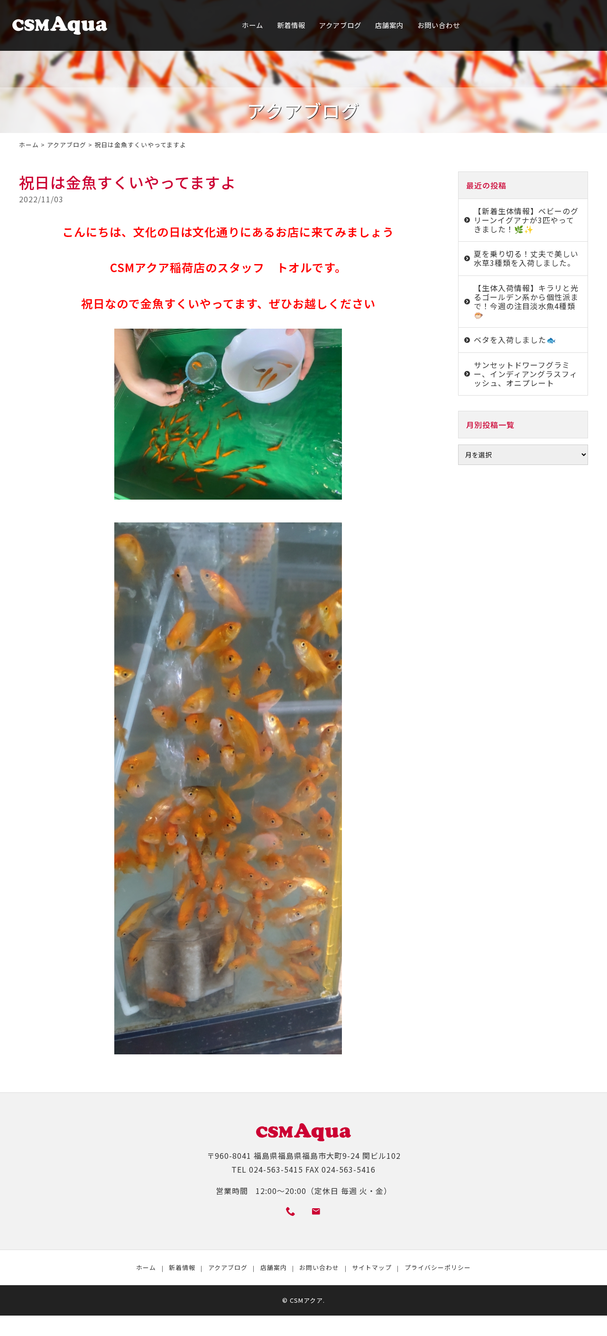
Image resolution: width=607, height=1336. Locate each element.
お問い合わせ (438, 25)
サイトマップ (372, 1267)
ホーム (252, 25)
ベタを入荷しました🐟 (515, 339)
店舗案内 (389, 25)
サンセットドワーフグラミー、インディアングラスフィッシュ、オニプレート (526, 373)
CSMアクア (306, 1300)
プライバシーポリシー (438, 1267)
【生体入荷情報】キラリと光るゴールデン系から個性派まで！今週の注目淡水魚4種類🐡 (526, 301)
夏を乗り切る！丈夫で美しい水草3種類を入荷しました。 (526, 258)
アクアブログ (340, 25)
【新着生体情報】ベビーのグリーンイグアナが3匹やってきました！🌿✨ (526, 220)
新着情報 (291, 25)
